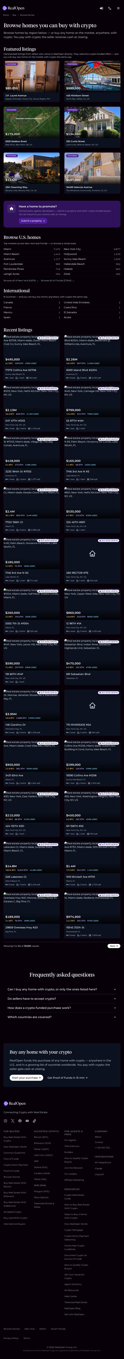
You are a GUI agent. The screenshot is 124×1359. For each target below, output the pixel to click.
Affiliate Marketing (74, 1180)
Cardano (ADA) (42, 1173)
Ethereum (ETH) (42, 1143)
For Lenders (70, 1174)
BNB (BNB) (40, 1185)
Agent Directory (73, 1284)
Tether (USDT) (41, 1149)
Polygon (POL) (42, 1191)
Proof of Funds (11, 1171)
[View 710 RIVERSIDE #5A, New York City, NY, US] (92, 705)
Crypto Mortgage (73, 1230)
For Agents (70, 1140)
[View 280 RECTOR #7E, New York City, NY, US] (92, 553)
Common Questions (14, 1152)
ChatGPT (99, 1174)
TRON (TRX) (40, 1179)
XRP (36, 1161)
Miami (42, 1328)
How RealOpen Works (15, 1146)
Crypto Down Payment (16, 1165)
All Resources (71, 1290)
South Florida (58, 1328)
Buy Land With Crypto (15, 1218)
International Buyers (14, 1224)
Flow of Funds (11, 1158)
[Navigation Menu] (118, 8)
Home (6, 15)
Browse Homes (27, 15)
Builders (68, 1152)
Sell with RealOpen (74, 1314)
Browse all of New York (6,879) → (21, 280)
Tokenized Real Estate (75, 1302)
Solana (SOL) (41, 1167)
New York (30, 1328)
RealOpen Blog (72, 1308)
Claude (98, 1168)
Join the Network (73, 1168)
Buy (14, 15)
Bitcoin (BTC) (41, 1137)
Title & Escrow (71, 1146)
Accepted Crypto (12, 1212)
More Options (41, 1197)
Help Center (70, 1296)
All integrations (103, 1162)
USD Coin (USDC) (43, 1155)
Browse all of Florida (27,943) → (57, 280)
